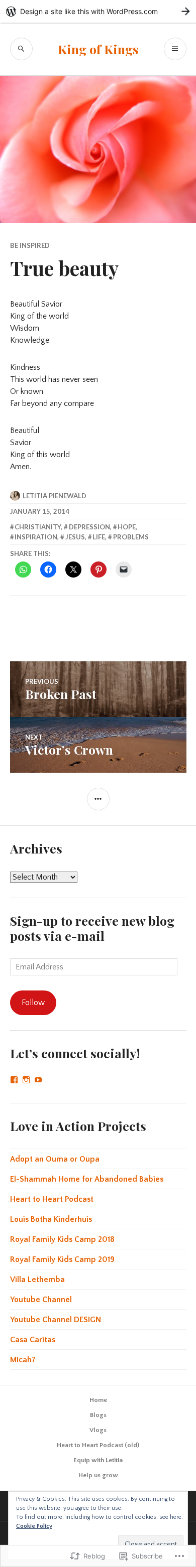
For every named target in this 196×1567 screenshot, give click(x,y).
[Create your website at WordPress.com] (98, 11)
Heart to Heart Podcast (51, 1199)
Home (98, 1399)
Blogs (98, 1414)
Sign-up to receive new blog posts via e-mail (92, 928)
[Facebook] (14, 1080)
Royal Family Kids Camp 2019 (62, 1259)
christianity (38, 527)
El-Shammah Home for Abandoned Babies (86, 1179)
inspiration (36, 537)
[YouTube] (38, 1080)
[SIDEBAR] (98, 799)
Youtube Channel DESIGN (55, 1319)
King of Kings (98, 49)
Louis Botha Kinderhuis (51, 1219)
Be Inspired (30, 245)
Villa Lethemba (37, 1279)
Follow (33, 1002)
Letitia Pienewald (54, 496)
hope (127, 527)
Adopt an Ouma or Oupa (55, 1159)
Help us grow (98, 1475)
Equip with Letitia (98, 1460)
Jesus (75, 537)
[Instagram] (26, 1080)
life (98, 537)
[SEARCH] (21, 49)
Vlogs (98, 1430)
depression (89, 527)
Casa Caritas (32, 1339)
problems (131, 537)
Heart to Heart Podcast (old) (98, 1445)
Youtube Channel (41, 1299)
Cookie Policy (34, 1526)
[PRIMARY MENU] (175, 49)
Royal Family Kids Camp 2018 (62, 1239)
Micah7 (23, 1359)
